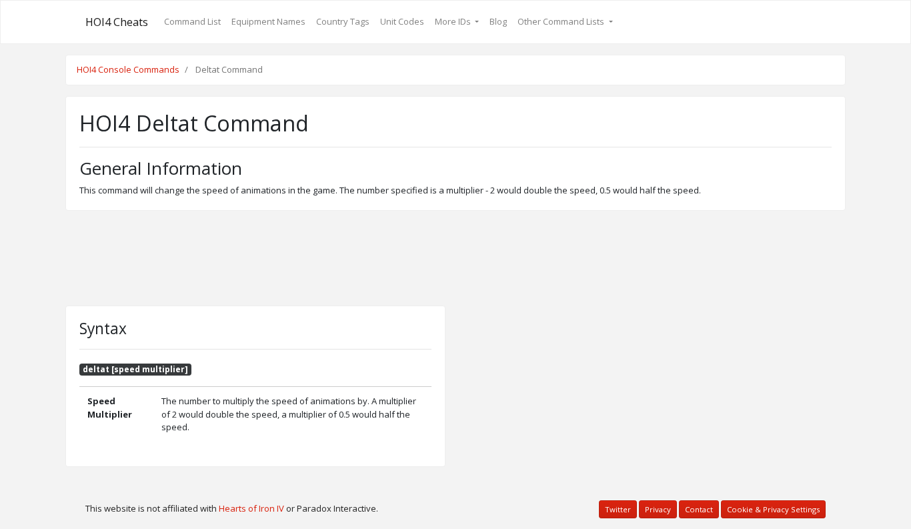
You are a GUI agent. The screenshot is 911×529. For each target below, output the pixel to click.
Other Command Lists (562, 21)
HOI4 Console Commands (128, 69)
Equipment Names (268, 21)
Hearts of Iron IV (251, 508)
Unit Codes (402, 21)
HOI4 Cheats (116, 22)
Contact (699, 509)
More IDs (454, 21)
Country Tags (342, 21)
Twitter (618, 509)
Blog (498, 21)
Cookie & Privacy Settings (773, 509)
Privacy (658, 509)
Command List (192, 21)
